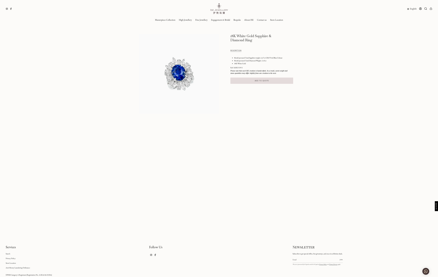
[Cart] (431, 9)
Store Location (11, 263)
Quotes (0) (436, 206)
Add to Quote (262, 81)
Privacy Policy (11, 258)
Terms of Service (333, 264)
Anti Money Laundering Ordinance (18, 268)
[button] (185, 20)
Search (8, 254)
